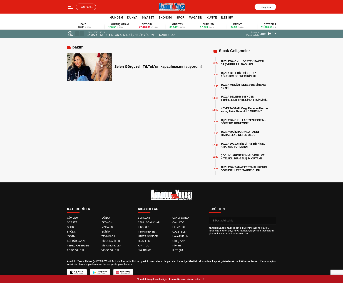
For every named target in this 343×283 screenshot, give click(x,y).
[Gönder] (272, 220)
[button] (77, 33)
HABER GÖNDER (148, 236)
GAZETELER (179, 231)
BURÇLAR (144, 217)
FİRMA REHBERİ (147, 231)
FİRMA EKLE (179, 227)
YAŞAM (71, 236)
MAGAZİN (195, 17)
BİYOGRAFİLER (110, 240)
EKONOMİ (165, 17)
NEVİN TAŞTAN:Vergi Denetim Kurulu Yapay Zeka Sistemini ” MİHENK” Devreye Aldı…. (244, 110)
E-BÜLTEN (217, 209)
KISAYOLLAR (148, 209)
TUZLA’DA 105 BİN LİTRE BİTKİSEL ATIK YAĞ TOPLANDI (243, 145)
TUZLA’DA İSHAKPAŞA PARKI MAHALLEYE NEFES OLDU (240, 133)
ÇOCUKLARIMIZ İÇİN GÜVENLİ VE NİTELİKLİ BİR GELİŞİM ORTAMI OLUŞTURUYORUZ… (243, 157)
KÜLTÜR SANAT (76, 240)
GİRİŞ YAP (178, 240)
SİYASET (148, 17)
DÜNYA (132, 17)
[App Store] (77, 272)
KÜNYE (212, 17)
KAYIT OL (143, 245)
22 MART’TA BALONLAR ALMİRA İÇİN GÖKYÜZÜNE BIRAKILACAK (131, 35)
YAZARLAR (144, 250)
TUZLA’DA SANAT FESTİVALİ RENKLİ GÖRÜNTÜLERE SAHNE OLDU (244, 169)
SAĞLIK (71, 231)
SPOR (180, 17)
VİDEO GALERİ (110, 250)
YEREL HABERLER (78, 245)
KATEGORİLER (78, 209)
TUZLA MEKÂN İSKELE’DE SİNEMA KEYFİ (243, 86)
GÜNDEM (116, 17)
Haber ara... (86, 6)
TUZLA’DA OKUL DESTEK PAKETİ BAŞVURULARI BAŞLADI (242, 63)
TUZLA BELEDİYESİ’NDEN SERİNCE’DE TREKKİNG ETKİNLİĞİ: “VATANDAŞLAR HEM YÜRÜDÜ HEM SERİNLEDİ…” (244, 98)
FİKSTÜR (143, 227)
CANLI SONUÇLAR (149, 222)
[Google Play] (100, 272)
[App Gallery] (123, 272)
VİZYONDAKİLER (111, 245)
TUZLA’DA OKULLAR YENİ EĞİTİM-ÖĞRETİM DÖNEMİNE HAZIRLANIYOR (243, 122)
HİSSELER (144, 240)
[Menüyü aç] (71, 6)
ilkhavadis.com (177, 279)
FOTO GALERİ (75, 250)
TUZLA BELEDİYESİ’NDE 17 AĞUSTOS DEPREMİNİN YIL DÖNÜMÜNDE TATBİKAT (239, 75)
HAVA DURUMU (181, 236)
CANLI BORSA (180, 217)
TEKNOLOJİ (108, 236)
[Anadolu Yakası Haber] (171, 7)
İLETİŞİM (227, 17)
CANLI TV (178, 222)
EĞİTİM (105, 231)
